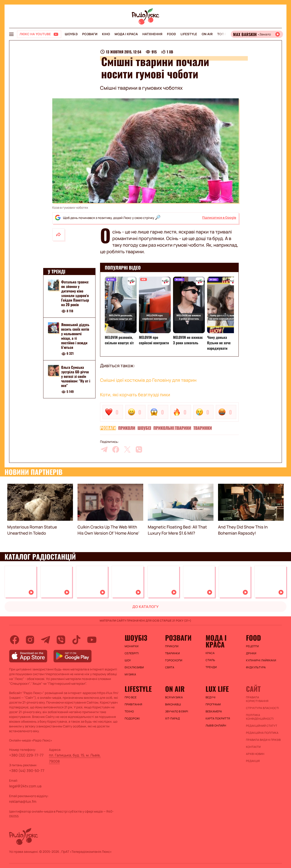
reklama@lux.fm (22, 801)
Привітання (133, 704)
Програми (213, 704)
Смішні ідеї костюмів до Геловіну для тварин (148, 380)
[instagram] (30, 639)
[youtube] (91, 639)
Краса (210, 653)
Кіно (106, 34)
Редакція (253, 761)
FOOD (171, 34)
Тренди (211, 667)
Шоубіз (71, 34)
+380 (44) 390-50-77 (26, 770)
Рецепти (252, 646)
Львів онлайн (216, 725)
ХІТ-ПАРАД (172, 718)
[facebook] (116, 449)
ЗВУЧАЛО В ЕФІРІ (176, 711)
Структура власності (262, 708)
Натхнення (153, 34)
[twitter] (127, 449)
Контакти (253, 747)
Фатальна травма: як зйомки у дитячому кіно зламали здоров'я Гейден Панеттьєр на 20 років (75, 293)
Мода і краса (126, 34)
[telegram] (104, 449)
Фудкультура (256, 667)
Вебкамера (214, 711)
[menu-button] (11, 34)
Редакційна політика (262, 733)
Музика (130, 674)
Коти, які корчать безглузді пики (135, 395)
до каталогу (145, 606)
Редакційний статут (261, 726)
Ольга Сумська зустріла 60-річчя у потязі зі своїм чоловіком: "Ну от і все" (75, 376)
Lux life (217, 688)
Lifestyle (189, 34)
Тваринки (202, 428)
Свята (169, 667)
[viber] (139, 449)
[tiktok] (76, 639)
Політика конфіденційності (260, 717)
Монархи (131, 646)
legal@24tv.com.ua (25, 786)
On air (207, 34)
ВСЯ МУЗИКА (174, 697)
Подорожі (132, 718)
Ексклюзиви (134, 667)
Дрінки (251, 653)
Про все (131, 697)
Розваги (89, 34)
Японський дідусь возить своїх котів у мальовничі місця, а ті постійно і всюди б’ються (75, 336)
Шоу (128, 660)
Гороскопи (173, 660)
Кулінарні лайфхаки (261, 660)
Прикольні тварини (172, 428)
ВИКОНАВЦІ (173, 704)
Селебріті (132, 653)
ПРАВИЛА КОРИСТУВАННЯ (257, 699)
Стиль (210, 660)
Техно (129, 711)
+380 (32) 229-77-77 (26, 755)
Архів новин (255, 754)
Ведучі (211, 697)
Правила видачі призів (263, 740)
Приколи (126, 428)
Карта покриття (218, 718)
